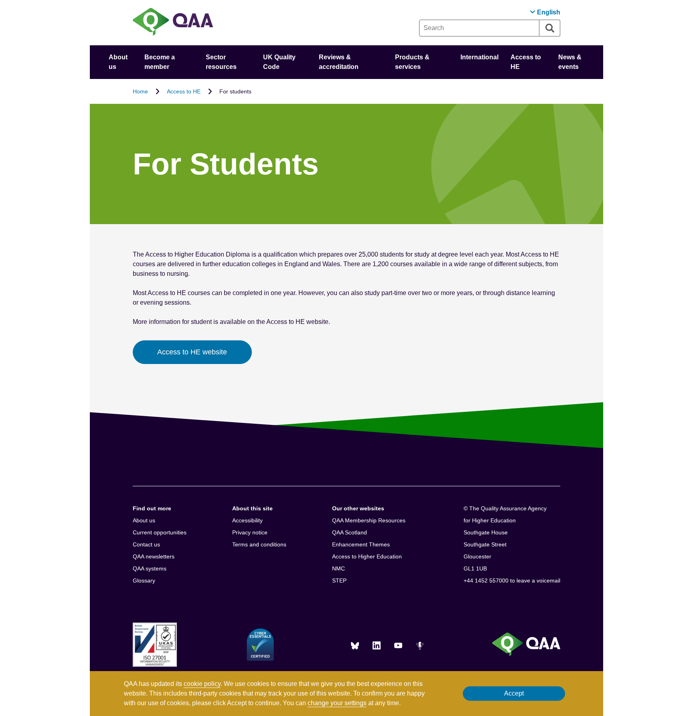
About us (144, 520)
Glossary (144, 580)
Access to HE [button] (526, 62)
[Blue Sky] (355, 645)
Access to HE (184, 91)
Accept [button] (514, 693)
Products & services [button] (412, 62)
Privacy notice (249, 532)
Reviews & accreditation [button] (339, 62)
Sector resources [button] (221, 62)
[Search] (549, 28)
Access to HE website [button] (192, 352)
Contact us (146, 544)
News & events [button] (570, 62)
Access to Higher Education (367, 556)
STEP (339, 580)
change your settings (337, 703)
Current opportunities (159, 532)
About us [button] (118, 62)
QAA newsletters (153, 556)
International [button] (479, 57)
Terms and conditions (259, 544)
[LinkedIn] (377, 645)
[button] (545, 12)
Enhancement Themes (361, 544)
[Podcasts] (420, 645)
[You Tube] (398, 645)
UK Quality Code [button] (279, 62)
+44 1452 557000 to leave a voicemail (512, 580)
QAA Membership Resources (368, 520)
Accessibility (247, 520)
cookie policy (202, 683)
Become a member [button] (159, 62)
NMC (338, 568)
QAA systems (149, 568)
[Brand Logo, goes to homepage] (173, 22)
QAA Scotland (349, 532)
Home (140, 91)
